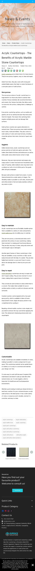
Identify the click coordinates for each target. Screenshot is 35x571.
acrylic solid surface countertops (11, 432)
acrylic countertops (8, 420)
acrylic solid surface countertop (11, 429)
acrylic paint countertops (9, 426)
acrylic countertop (21, 423)
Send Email (17, 490)
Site (12, 68)
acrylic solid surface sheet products (12, 438)
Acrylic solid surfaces (8, 435)
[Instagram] (8, 511)
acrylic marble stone (8, 423)
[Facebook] (3, 511)
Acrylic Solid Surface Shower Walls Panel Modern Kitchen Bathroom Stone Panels (11, 459)
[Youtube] (6, 511)
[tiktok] (11, 511)
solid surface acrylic (21, 435)
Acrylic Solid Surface (21, 420)
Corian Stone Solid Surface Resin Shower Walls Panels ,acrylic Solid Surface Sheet (23, 459)
